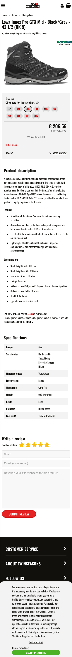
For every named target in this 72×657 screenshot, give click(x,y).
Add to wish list (38, 137)
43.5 (28, 108)
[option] (36, 63)
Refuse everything (20, 648)
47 (27, 115)
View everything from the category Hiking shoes (26, 33)
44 (37, 108)
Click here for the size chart (20, 102)
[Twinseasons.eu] (32, 7)
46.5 (18, 115)
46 (9, 115)
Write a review (59, 153)
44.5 (46, 108)
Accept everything (36, 652)
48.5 (36, 115)
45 (55, 108)
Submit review (19, 514)
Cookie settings (36, 642)
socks (30, 314)
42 (9, 108)
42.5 (18, 108)
